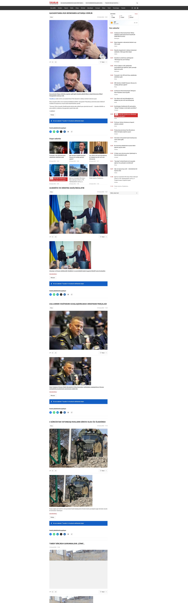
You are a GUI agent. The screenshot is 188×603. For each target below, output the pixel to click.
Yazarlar (123, 8)
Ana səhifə (53, 8)
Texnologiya (116, 8)
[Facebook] (132, 8)
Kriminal (83, 8)
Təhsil (109, 8)
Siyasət (66, 8)
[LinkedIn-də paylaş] (64, 131)
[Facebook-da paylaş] (50, 131)
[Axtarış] (137, 3)
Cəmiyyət (97, 8)
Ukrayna (53, 277)
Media (71, 8)
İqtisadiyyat (90, 8)
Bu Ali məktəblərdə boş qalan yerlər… (94, 3)
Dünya (77, 8)
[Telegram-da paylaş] (57, 131)
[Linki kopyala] (71, 131)
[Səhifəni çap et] (68, 131)
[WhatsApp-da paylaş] (54, 131)
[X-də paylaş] (61, 131)
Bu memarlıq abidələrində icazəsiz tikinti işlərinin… (72, 3)
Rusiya (52, 115)
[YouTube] (137, 8)
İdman (103, 8)
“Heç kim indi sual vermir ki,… (112, 3)
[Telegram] (135, 8)
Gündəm (60, 8)
